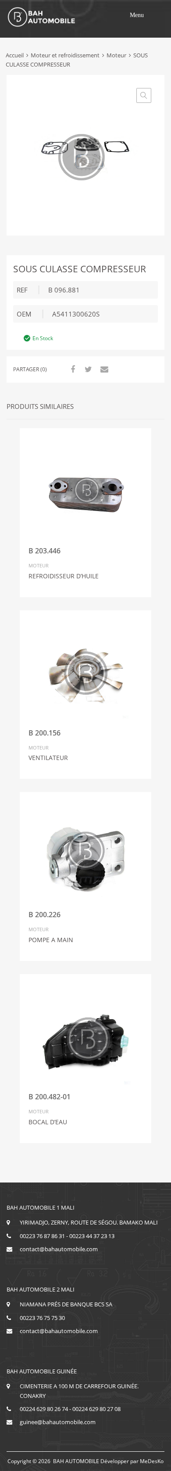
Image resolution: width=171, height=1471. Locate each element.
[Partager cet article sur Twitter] (87, 369)
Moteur (116, 55)
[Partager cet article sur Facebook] (71, 369)
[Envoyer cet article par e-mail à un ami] (103, 369)
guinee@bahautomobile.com (58, 1422)
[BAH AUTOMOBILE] (42, 25)
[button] (137, 15)
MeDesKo (152, 1461)
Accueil (15, 55)
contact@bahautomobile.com (59, 1249)
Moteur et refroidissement (65, 55)
